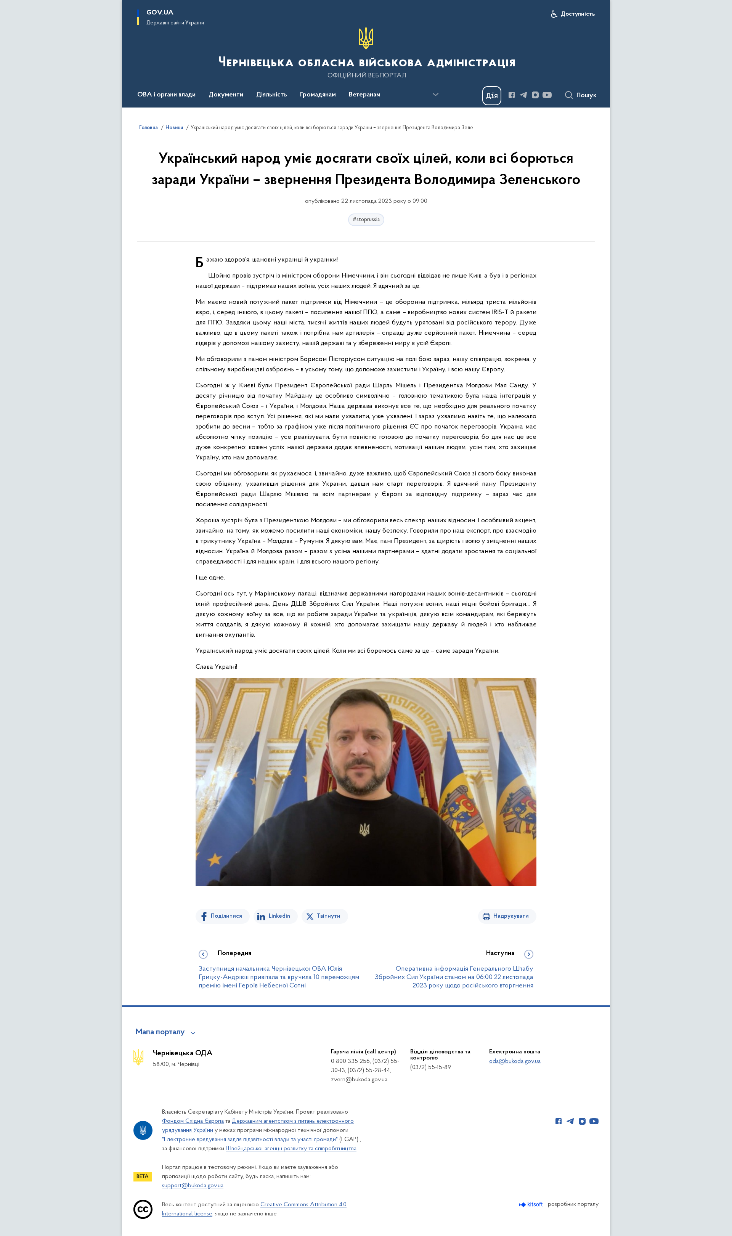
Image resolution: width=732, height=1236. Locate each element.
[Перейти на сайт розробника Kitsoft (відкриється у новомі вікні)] (531, 1204)
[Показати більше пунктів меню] (435, 94)
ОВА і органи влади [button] (166, 94)
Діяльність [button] (271, 94)
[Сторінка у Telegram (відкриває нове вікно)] (523, 95)
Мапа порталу (160, 1032)
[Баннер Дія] (491, 95)
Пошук (586, 95)
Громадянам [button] (318, 94)
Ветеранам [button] (364, 94)
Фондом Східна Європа (193, 1121)
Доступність (578, 14)
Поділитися (226, 916)
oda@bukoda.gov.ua (515, 1061)
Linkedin (279, 916)
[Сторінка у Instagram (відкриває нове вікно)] (535, 95)
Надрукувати (511, 916)
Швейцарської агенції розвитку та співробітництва (291, 1149)
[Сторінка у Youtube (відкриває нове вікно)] (547, 95)
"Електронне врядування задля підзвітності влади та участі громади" (250, 1139)
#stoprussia (366, 220)
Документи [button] (226, 94)
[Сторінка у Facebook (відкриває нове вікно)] (511, 95)
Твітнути (328, 916)
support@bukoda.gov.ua (192, 1186)
